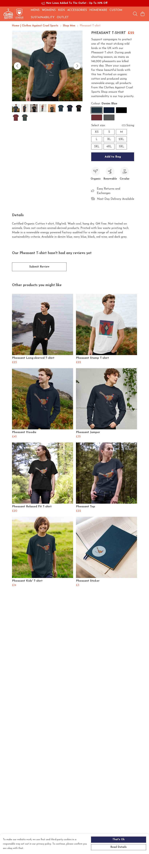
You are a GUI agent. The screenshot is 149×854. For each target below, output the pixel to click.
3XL (96, 146)
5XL (121, 146)
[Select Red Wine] (96, 117)
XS (96, 132)
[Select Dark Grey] (109, 117)
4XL (109, 146)
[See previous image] (17, 66)
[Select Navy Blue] (109, 110)
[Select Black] (121, 110)
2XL (121, 139)
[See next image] (77, 66)
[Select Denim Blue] (96, 110)
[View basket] (142, 13)
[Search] (135, 13)
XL (109, 139)
